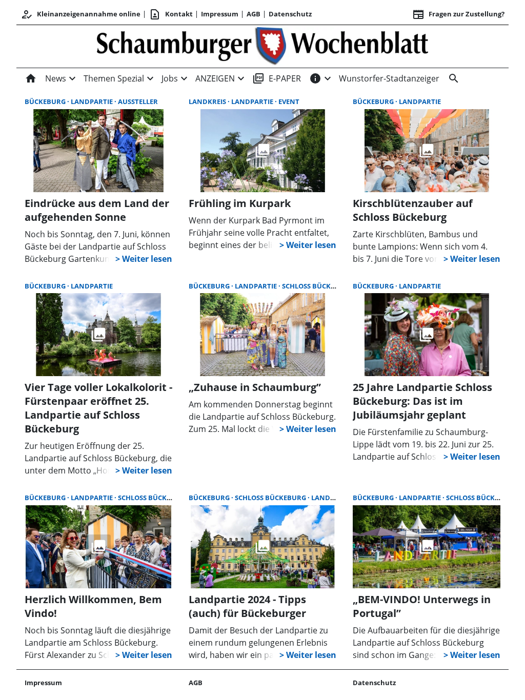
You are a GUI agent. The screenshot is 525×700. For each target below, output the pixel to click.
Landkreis (208, 101)
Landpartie (92, 101)
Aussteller (138, 101)
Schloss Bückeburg (317, 286)
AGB (253, 13)
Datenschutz (290, 13)
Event (288, 101)
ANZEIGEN (215, 78)
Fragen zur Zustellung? (458, 14)
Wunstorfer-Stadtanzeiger (389, 78)
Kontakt (171, 14)
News (55, 78)
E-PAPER (276, 78)
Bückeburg (46, 101)
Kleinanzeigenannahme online (80, 14)
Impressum (219, 13)
